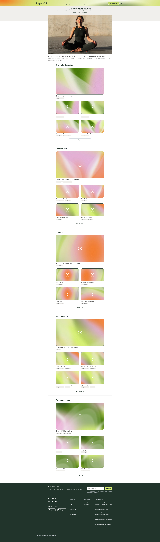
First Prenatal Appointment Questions (103, 524)
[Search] (122, 4)
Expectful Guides (99, 499)
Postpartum (85, 4)
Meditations (94, 4)
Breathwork (67, 200)
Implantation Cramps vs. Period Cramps (103, 504)
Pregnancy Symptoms (67, 181)
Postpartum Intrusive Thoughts (101, 526)
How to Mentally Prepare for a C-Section (103, 519)
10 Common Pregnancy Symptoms (102, 502)
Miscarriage (59, 433)
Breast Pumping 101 (99, 511)
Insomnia (58, 349)
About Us (72, 499)
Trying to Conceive (57, 4)
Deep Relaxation (60, 98)
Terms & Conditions (94, 492)
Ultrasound (84, 219)
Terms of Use (73, 509)
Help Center (87, 499)
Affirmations (59, 135)
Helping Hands (87, 502)
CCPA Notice (73, 514)
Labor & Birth (76, 4)
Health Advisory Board (75, 502)
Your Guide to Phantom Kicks (101, 521)
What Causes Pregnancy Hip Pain (102, 514)
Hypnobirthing (59, 265)
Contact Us (86, 504)
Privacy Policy (107, 494)
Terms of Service (91, 495)
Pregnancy (67, 4)
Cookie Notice (73, 511)
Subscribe (114, 3)
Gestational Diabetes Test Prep (101, 509)
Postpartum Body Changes (100, 507)
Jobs (71, 504)
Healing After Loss (67, 433)
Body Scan (59, 181)
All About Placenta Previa (100, 516)
